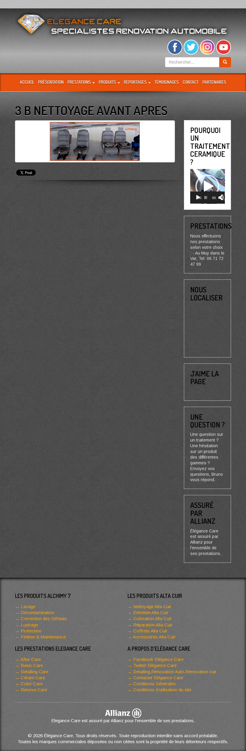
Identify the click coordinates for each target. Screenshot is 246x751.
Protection (31, 630)
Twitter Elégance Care (155, 665)
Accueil (27, 82)
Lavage (28, 606)
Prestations (80, 82)
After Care (30, 659)
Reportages (136, 82)
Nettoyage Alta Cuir (152, 606)
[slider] (206, 197)
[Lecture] (198, 198)
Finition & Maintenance (43, 636)
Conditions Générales (154, 683)
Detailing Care (34, 671)
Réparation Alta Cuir (152, 624)
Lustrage (29, 624)
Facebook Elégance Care (158, 659)
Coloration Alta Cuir (152, 618)
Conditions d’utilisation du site (162, 689)
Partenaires (214, 82)
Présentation (51, 82)
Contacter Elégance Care (158, 677)
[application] (207, 186)
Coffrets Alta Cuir (150, 630)
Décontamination (37, 612)
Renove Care (34, 689)
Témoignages (166, 82)
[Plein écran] (224, 198)
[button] (207, 186)
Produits (108, 82)
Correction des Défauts (44, 618)
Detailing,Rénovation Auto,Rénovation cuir (175, 671)
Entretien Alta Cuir (150, 612)
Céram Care (33, 677)
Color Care (32, 683)
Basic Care (32, 665)
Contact (191, 82)
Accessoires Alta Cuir (154, 636)
